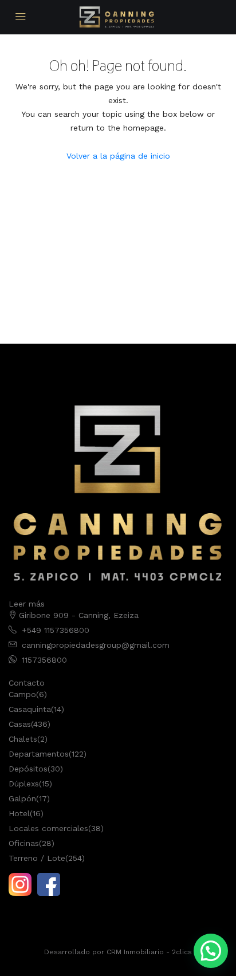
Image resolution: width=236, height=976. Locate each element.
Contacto (27, 682)
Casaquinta (30, 709)
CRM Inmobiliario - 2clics (149, 952)
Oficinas (24, 843)
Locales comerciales (48, 828)
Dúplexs (24, 783)
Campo (22, 694)
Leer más (27, 603)
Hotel (19, 813)
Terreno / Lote (37, 858)
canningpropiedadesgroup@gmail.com (96, 645)
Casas (20, 724)
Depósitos (28, 768)
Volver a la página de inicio (118, 155)
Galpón (22, 798)
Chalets (23, 738)
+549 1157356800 (55, 630)
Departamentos (39, 753)
